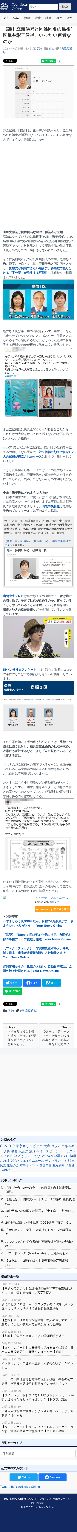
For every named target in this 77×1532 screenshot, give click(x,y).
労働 (27, 18)
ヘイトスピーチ (47, 1151)
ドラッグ (66, 1151)
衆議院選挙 (29, 1011)
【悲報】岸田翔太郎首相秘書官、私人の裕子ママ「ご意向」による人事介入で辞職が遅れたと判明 (37, 1320)
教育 (14, 1151)
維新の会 (13, 1165)
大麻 (47, 1146)
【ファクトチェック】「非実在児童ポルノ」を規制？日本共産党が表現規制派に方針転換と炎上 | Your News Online (36, 952)
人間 (7, 1151)
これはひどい (9, 1160)
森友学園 (53, 1156)
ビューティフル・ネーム (51, 898)
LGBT (65, 1156)
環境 (38, 18)
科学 (13, 1156)
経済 (16, 18)
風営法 (23, 1151)
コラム (56, 1146)
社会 (48, 18)
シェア (34, 982)
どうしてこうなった (32, 1156)
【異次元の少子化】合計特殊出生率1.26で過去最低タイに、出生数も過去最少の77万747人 (37, 1288)
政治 (5, 18)
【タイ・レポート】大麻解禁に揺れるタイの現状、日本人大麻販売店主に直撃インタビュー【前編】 (37, 1348)
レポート (33, 1165)
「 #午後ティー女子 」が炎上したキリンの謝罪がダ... (38, 1232)
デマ (48, 1160)
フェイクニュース (32, 1160)
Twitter (5, 1170)
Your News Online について (20, 1498)
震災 (32, 1151)
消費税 (69, 1165)
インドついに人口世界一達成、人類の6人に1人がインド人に (37, 1363)
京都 (68, 1160)
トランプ (58, 1160)
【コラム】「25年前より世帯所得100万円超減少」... (36, 1263)
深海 (39, 48)
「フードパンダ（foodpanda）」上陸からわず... (38, 1253)
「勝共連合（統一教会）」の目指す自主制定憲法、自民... (39, 1190)
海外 (70, 18)
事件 (59, 18)
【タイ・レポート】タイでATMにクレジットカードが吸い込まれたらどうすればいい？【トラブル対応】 (37, 1395)
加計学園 (46, 1165)
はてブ (53, 982)
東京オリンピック (29, 1146)
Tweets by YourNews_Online (20, 1487)
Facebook (54, 1477)
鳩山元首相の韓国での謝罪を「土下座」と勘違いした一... (39, 1213)
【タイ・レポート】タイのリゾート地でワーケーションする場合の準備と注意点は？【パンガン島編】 (37, 1427)
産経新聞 (58, 1165)
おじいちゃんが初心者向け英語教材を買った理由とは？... (39, 1244)
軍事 (23, 1165)
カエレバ (54, 902)
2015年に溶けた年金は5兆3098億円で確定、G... (38, 1222)
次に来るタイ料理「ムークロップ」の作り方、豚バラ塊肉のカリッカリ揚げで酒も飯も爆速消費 (37, 1304)
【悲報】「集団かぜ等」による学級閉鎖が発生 (32, 1334)
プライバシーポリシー (52, 1498)
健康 (73, 1156)
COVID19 (7, 1146)
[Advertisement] (38, 183)
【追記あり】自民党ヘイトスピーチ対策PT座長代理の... (40, 1201)
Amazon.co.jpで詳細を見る (52, 909)
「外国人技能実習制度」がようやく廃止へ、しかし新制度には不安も (37, 1411)
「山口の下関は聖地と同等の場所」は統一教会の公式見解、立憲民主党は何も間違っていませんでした (37, 1379)
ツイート (14, 982)
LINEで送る (14, 991)
